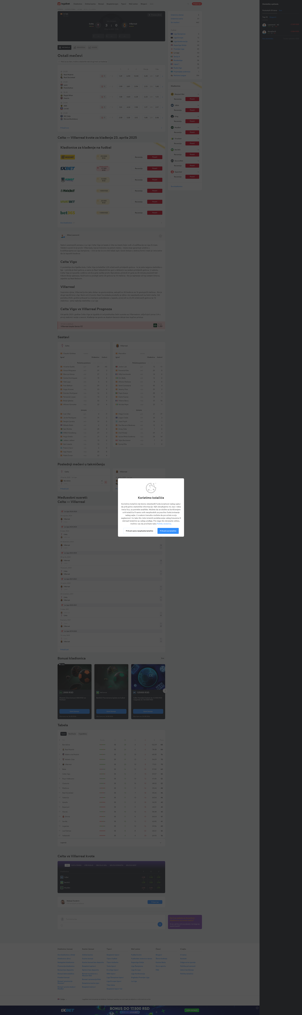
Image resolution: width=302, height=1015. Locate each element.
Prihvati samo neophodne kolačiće (139, 531)
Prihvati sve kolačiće (168, 531)
